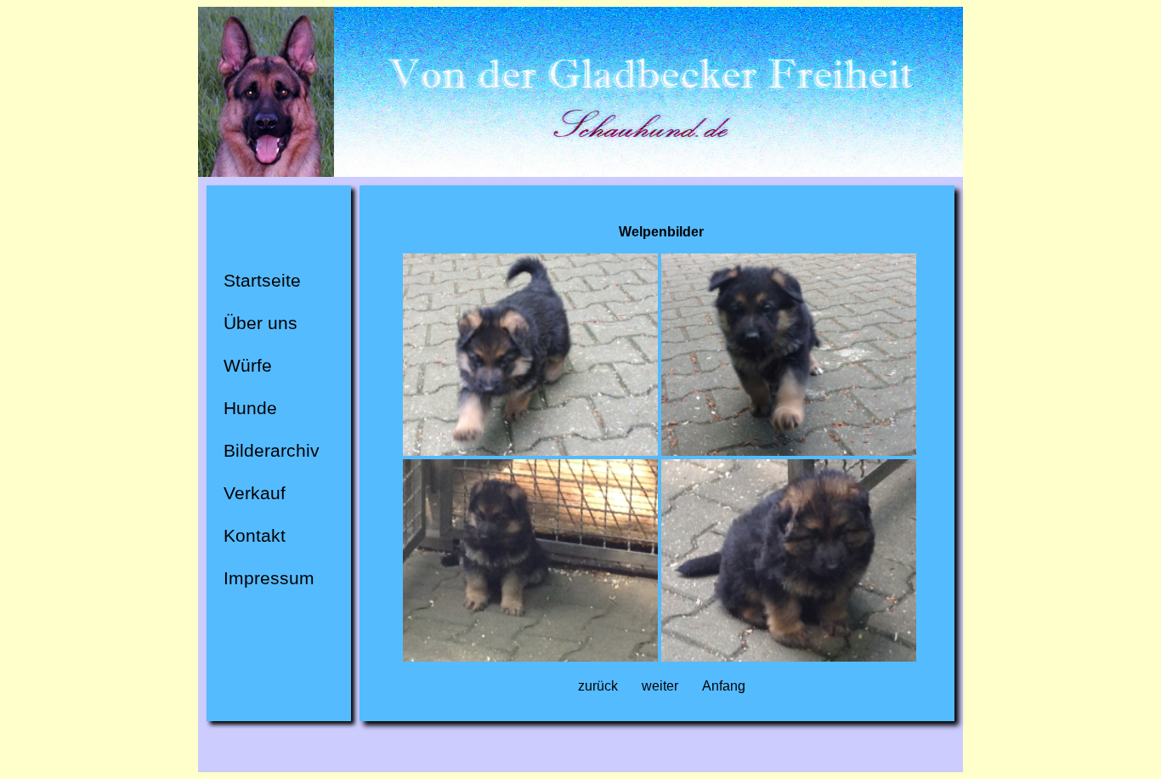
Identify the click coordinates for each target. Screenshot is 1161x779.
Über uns (260, 323)
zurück (598, 686)
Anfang (724, 686)
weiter (660, 686)
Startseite (262, 280)
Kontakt (255, 536)
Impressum (269, 578)
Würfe (248, 365)
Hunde (250, 408)
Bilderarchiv (272, 451)
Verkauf (255, 493)
